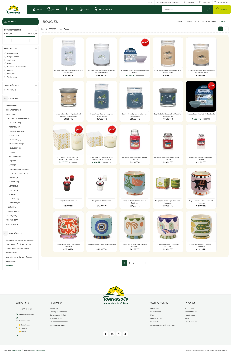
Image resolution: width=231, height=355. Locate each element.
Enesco (10, 70)
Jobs (150, 2)
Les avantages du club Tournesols (162, 325)
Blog (152, 315)
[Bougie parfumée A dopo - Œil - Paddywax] (101, 231)
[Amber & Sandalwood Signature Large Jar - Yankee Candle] (168, 57)
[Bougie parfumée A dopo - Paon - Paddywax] (168, 231)
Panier (187, 318)
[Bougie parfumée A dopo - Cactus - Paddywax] (134, 188)
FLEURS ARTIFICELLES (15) (18, 173)
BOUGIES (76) (14, 135)
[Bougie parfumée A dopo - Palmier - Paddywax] (134, 231)
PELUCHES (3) (14, 199)
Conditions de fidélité (58, 315)
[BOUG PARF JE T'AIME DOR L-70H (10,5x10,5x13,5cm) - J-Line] (68, 144)
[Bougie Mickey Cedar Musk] (68, 188)
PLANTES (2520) (12, 224)
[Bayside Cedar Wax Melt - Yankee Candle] (201, 101)
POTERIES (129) (14, 127)
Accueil (179, 22)
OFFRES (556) (11, 106)
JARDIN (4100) (11, 216)
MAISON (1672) (11, 114)
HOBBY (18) (13, 194)
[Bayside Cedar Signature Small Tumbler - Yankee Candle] (168, 101)
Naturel (26, 248)
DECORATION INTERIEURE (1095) (19, 118)
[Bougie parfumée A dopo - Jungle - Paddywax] (68, 231)
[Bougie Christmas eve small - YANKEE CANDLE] (201, 144)
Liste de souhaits (191, 322)
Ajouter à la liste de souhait (71, 62)
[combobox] (182, 9)
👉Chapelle (23, 328)
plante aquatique (15, 257)
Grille (220, 29)
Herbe (14, 248)
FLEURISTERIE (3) (14, 211)
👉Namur (22, 332)
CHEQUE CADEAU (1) (13, 110)
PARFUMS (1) (13, 177)
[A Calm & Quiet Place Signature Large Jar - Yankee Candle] (68, 57)
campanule (19, 240)
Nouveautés (155, 322)
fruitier (21, 244)
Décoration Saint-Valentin (16, 67)
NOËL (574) (12, 207)
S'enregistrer (191, 2)
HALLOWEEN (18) (15, 156)
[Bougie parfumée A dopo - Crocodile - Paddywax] (168, 188)
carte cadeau (28, 240)
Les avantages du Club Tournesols (168, 2)
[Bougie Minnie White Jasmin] (101, 188)
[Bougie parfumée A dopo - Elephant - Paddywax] (201, 188)
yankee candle (11, 261)
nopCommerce (16, 350)
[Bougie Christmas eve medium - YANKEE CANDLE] (168, 144)
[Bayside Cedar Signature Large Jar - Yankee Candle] (101, 101)
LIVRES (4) (12, 165)
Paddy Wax (11, 73)
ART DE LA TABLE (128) (17, 131)
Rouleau (29, 257)
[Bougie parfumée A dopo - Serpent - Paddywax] (201, 231)
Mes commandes (191, 312)
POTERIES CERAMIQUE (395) (19, 169)
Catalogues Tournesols (58, 312)
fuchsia (28, 244)
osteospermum (11, 253)
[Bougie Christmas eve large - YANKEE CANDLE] (134, 144)
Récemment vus (156, 318)
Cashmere (11, 60)
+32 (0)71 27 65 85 (25, 309)
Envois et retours (56, 318)
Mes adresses (190, 315)
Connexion (206, 2)
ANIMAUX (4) (13, 152)
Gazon (8, 248)
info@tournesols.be (23, 321)
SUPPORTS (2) (14, 182)
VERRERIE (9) (14, 186)
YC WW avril (11, 90)
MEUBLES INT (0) (15, 148)
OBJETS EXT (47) (15, 140)
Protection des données (59, 322)
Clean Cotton (12, 63)
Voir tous (9, 266)
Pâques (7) (12, 161)
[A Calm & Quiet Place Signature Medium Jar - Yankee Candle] (101, 57)
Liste (226, 29)
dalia (8, 244)
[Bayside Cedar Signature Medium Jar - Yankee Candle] (134, 101)
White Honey (12, 77)
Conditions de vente (57, 325)
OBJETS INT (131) (15, 123)
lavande (20, 248)
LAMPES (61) (13, 190)
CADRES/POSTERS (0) (16, 144)
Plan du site (54, 308)
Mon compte (189, 308)
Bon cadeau (10, 240)
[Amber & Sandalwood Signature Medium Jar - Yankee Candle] (201, 57)
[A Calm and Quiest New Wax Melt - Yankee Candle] (134, 57)
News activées (155, 312)
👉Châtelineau (24, 325)
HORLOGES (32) (14, 203)
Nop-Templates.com (38, 350)
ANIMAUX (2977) (12, 220)
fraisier (13, 244)
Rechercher (208, 9)
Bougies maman (13, 57)
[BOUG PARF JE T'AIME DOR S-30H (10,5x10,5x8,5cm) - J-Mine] (101, 144)
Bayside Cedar (12, 53)
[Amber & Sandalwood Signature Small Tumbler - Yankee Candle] (68, 101)
